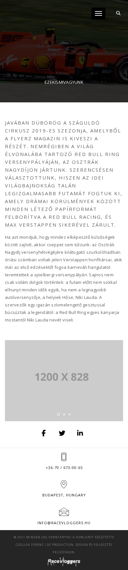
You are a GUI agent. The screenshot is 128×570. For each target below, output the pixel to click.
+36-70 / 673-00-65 (64, 467)
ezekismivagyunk (64, 82)
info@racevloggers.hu (64, 522)
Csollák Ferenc (30, 545)
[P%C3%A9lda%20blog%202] (44, 433)
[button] (58, 414)
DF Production (60, 545)
